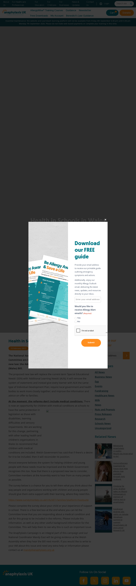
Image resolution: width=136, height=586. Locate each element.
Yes (78, 318)
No (78, 322)
